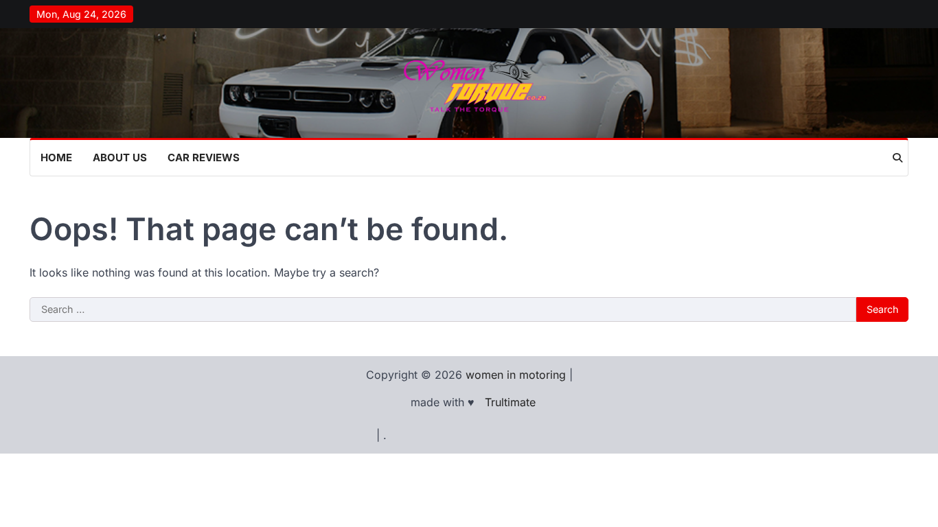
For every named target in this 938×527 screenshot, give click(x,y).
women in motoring (516, 375)
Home (56, 157)
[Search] (897, 158)
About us (120, 157)
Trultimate (510, 402)
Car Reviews (204, 157)
